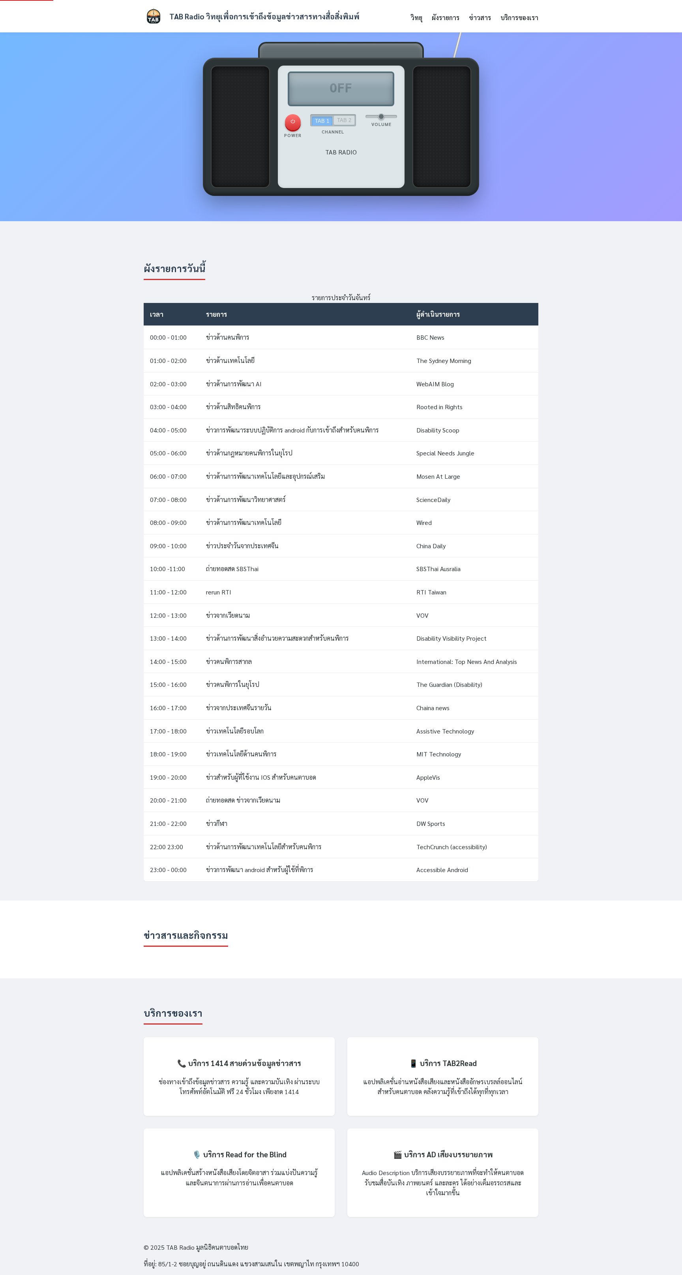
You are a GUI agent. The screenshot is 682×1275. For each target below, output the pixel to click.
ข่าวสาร (480, 17)
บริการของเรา (519, 17)
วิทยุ (416, 17)
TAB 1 (322, 121)
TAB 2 (344, 120)
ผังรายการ (445, 17)
